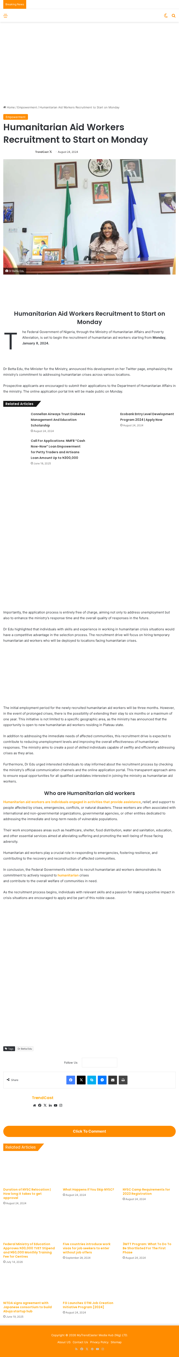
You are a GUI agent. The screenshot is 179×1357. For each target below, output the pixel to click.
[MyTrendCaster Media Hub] (89, 15)
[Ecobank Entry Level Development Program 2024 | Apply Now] (105, 419)
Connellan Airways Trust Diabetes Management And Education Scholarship (58, 420)
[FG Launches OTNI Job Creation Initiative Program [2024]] (89, 1284)
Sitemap (116, 1342)
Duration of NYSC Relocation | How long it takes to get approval (27, 1193)
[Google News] (99, 1062)
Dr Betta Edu (25, 1048)
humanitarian (68, 875)
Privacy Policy (99, 1342)
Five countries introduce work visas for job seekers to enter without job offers (86, 1248)
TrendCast (42, 151)
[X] (45, 1105)
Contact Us (80, 1342)
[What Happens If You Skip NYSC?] (89, 1170)
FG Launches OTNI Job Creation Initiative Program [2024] (88, 1305)
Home (10, 107)
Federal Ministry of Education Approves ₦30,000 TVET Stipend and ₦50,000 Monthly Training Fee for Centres (29, 1250)
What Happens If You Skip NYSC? (88, 1189)
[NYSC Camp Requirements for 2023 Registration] (149, 1170)
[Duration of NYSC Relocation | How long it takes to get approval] (29, 1170)
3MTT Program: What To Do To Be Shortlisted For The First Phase (147, 1248)
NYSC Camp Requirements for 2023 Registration (146, 1191)
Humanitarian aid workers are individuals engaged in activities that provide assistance (72, 802)
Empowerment (27, 107)
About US (64, 1342)
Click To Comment (89, 1131)
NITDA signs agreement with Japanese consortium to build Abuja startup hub (27, 1307)
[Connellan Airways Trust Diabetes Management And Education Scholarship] (15, 419)
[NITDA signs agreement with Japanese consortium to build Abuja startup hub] (29, 1284)
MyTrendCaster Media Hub (95, 1335)
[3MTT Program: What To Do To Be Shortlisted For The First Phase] (149, 1225)
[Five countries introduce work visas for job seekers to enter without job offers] (89, 1225)
